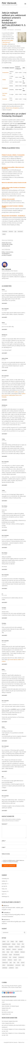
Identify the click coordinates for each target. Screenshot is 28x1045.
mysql (10, 954)
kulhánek (17, 952)
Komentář (4, 824)
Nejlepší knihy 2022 (6, 1004)
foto (23, 944)
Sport (3, 894)
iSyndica (16, 391)
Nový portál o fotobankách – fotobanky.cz (13, 215)
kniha (4, 952)
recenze (4, 960)
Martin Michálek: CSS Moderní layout (10, 1006)
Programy (4, 891)
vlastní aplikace (10, 965)
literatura (22, 952)
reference (10, 960)
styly (10, 962)
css (8, 941)
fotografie (11, 946)
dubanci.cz (6, 905)
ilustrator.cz (6, 919)
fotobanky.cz (6, 912)
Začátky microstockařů (8, 199)
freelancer (17, 946)
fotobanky (5, 231)
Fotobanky (4, 878)
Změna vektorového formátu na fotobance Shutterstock (13, 188)
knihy (8, 952)
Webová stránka (6, 854)
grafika (22, 946)
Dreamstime (5, 72)
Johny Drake (5, 358)
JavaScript (4, 883)
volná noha (18, 965)
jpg (15, 231)
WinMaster (4, 334)
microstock (20, 231)
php (10, 957)
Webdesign (4, 896)
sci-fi (20, 960)
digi (16, 941)
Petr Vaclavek (5, 795)
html (3, 949)
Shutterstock (9, 108)
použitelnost (21, 957)
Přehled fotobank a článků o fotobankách (13, 154)
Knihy (3, 888)
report (15, 960)
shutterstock (5, 962)
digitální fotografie (6, 944)
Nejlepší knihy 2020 (6, 1014)
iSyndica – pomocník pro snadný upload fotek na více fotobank (14, 395)
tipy (14, 962)
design (12, 941)
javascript (20, 949)
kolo (12, 952)
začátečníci (11, 967)
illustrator (8, 949)
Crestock (4, 99)
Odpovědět (4, 303)
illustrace (11, 231)
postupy (14, 957)
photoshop (5, 957)
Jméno (4, 840)
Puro (23, 1042)
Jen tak (3, 886)
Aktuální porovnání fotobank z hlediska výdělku (12, 206)
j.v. (2, 593)
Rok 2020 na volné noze (7, 1012)
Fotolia (4, 79)
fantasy (13, 944)
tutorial (22, 962)
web (23, 965)
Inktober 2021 (5, 1010)
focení (18, 944)
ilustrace (14, 949)
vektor (4, 234)
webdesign (5, 967)
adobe (4, 941)
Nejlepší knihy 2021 (6, 1008)
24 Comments (18, 29)
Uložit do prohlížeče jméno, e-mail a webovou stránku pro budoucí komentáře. (13, 861)
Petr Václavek (9, 3)
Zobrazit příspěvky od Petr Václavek (9, 270)
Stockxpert (5, 88)
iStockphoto (16, 108)
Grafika (3, 881)
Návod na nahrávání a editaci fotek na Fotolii (14, 182)
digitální (21, 941)
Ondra (3, 1023)
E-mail (3, 847)
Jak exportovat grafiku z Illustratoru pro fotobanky (7, 42)
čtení (17, 967)
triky (18, 962)
